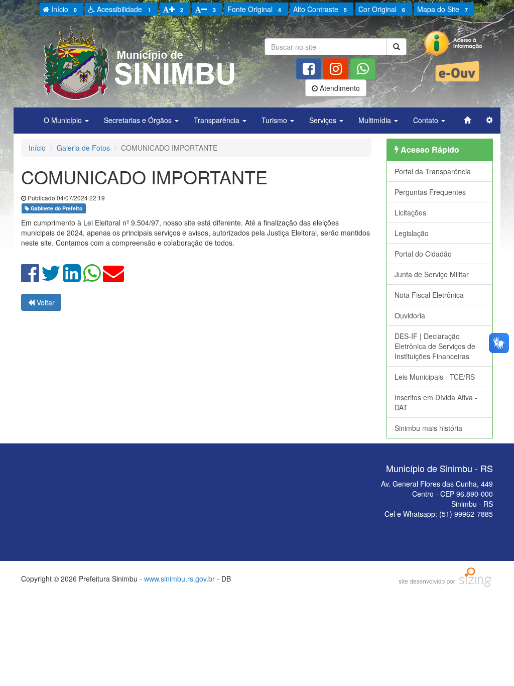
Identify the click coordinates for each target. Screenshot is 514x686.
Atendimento (339, 88)
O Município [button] (64, 120)
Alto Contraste (320, 9)
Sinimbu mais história (428, 428)
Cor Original (381, 9)
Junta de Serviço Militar (432, 274)
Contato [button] (426, 120)
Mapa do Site (442, 9)
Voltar (45, 302)
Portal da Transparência (433, 171)
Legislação (412, 233)
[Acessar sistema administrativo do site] (489, 120)
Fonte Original (254, 9)
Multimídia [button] (375, 120)
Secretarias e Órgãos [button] (139, 120)
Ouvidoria (410, 315)
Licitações (410, 212)
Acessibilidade (123, 9)
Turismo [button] (275, 120)
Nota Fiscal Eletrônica (429, 295)
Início (63, 9)
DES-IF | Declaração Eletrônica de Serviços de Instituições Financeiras (435, 346)
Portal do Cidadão (423, 254)
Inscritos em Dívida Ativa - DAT (436, 402)
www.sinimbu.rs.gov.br (179, 579)
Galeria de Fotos (83, 148)
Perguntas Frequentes (430, 192)
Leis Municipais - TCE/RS (435, 377)
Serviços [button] (323, 120)
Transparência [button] (217, 120)
